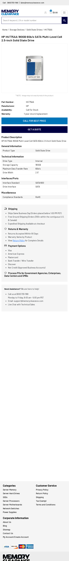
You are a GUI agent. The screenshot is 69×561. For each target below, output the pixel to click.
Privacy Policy (42, 489)
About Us (7, 522)
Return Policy (19, 240)
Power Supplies (10, 512)
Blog (5, 525)
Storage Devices (17, 29)
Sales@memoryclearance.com (32, 3)
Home (4, 29)
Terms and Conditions (45, 504)
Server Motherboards (12, 504)
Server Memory (9, 489)
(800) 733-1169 (12, 3)
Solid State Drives (34, 29)
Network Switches (11, 508)
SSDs (5, 497)
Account (45, 12)
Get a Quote (34, 129)
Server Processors (11, 501)
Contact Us (8, 533)
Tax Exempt (41, 501)
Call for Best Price (34, 120)
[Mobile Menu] (64, 12)
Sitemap (6, 529)
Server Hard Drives (11, 493)
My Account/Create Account (16, 537)
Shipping (40, 497)
